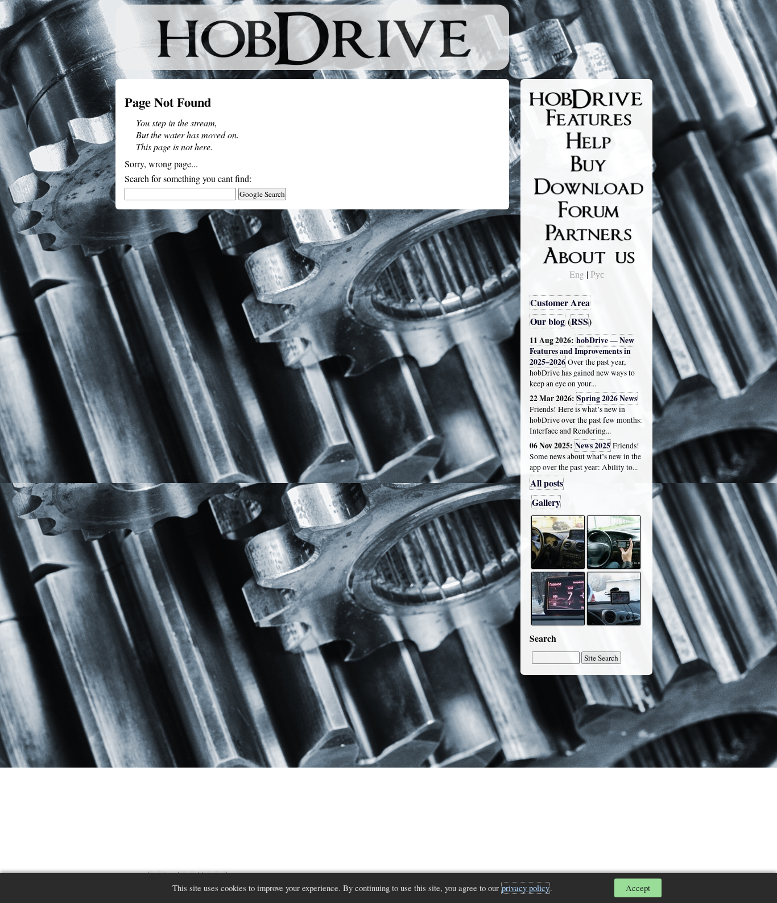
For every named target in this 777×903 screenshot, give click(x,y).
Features (553, 118)
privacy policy (525, 888)
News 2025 (592, 445)
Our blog (547, 321)
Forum (550, 208)
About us (554, 253)
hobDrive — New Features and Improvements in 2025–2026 (582, 351)
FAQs (548, 140)
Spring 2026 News (607, 398)
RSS (579, 321)
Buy (544, 163)
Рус (597, 274)
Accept (638, 888)
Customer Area (560, 302)
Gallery (546, 502)
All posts (546, 482)
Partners (553, 230)
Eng (576, 274)
